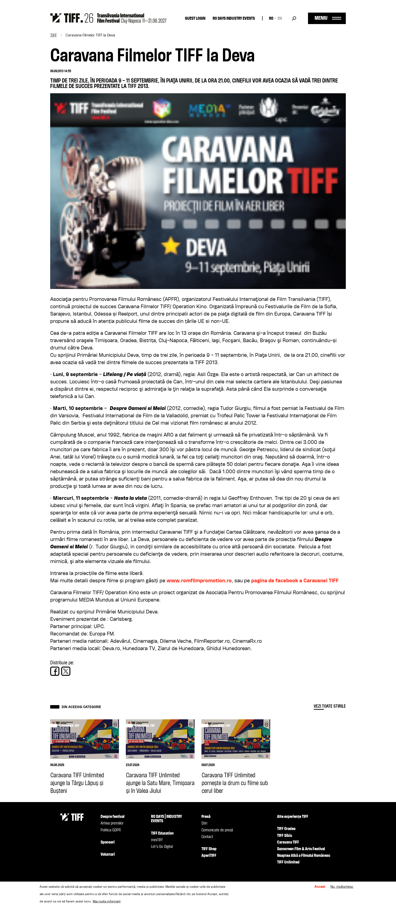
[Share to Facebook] (54, 671)
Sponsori (108, 842)
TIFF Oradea (286, 829)
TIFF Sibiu (284, 836)
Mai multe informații (107, 901)
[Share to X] (65, 671)
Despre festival (112, 817)
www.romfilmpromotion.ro (199, 581)
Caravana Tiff (69, 726)
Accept (319, 886)
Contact (207, 837)
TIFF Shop (209, 849)
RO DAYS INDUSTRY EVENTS (234, 18)
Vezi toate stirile (330, 706)
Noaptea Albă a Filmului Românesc (303, 856)
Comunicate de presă (217, 830)
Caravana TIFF (288, 842)
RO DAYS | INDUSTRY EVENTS (166, 819)
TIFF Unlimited (288, 862)
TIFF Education (162, 833)
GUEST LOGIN (195, 18)
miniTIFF (157, 840)
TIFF (53, 35)
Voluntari (108, 854)
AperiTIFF (208, 856)
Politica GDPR (111, 830)
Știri (204, 823)
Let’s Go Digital (162, 847)
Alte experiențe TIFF (292, 817)
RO (271, 18)
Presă (205, 817)
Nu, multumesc (341, 886)
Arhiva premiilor (112, 823)
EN (280, 18)
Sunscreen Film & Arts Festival (301, 849)
